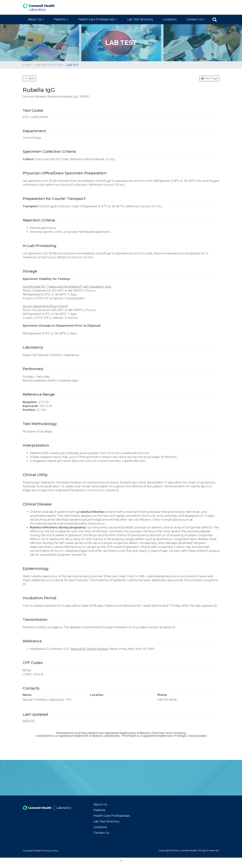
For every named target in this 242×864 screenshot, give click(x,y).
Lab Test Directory (140, 19)
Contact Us (194, 19)
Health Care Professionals (96, 19)
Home (27, 65)
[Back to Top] (121, 861)
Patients (60, 19)
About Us (34, 19)
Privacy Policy (50, 850)
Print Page (211, 78)
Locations (169, 19)
